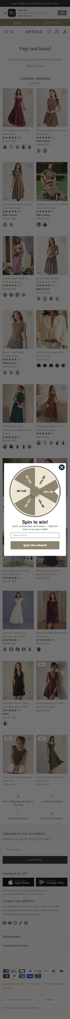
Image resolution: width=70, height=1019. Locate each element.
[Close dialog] (62, 467)
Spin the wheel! (35, 545)
